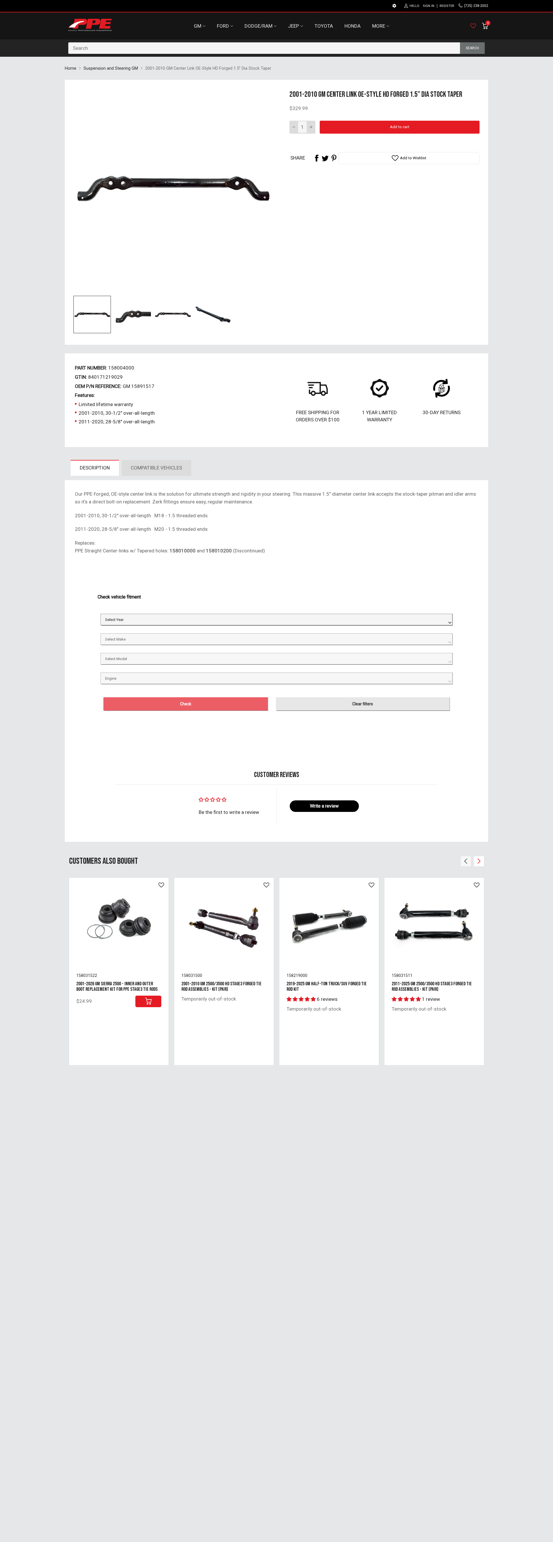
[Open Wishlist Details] (473, 26)
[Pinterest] (333, 158)
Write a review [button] (324, 806)
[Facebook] (316, 158)
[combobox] (276, 48)
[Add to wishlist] (161, 885)
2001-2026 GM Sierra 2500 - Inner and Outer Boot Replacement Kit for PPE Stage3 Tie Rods (117, 986)
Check (185, 704)
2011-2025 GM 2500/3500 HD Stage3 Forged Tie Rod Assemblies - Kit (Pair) (432, 986)
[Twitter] (325, 158)
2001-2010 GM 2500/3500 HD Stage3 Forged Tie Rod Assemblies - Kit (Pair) (221, 986)
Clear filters (362, 704)
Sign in (428, 6)
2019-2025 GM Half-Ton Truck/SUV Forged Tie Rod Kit (327, 986)
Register (447, 6)
